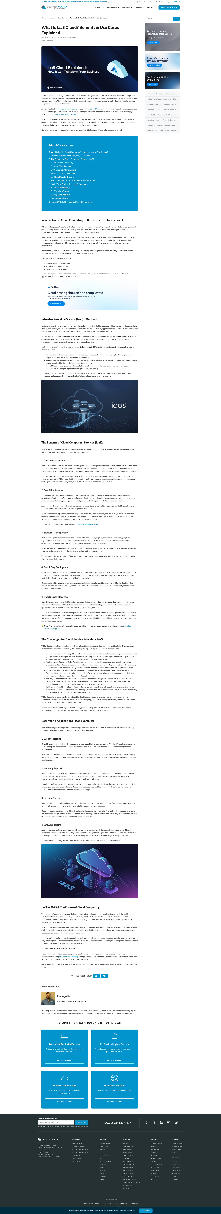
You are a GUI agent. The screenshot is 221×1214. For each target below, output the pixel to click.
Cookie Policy (123, 1203)
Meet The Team (155, 1149)
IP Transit (102, 1149)
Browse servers (65, 1060)
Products (51, 18)
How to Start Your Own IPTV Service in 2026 (163, 115)
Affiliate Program (156, 1158)
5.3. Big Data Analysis (60, 194)
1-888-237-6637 (43, 1152)
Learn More (131, 1210)
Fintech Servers (127, 1185)
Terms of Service (88, 1203)
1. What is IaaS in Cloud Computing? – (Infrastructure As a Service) (78, 152)
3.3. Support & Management (63, 169)
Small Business (47, 40)
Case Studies (176, 1168)
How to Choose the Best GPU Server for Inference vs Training (163, 109)
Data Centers (155, 1170)
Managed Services (105, 1143)
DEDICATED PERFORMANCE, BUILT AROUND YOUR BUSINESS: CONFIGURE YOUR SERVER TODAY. (74, 2)
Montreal (102, 1171)
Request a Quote (136, 2)
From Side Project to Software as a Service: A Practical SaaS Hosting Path (163, 94)
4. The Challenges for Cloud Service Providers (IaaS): (72, 180)
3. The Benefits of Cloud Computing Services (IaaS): (71, 159)
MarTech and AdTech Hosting (131, 1182)
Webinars (175, 1179)
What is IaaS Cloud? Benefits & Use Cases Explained (88, 18)
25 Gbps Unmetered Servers (80, 1149)
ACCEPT (147, 1210)
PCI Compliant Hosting (129, 1179)
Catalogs (174, 1162)
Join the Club (160, 2)
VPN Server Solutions (129, 1173)
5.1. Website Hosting (60, 187)
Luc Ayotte (72, 37)
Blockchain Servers (128, 1155)
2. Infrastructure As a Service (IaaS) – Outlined (69, 155)
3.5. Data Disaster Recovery (63, 177)
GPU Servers (76, 1161)
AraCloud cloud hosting (68, 956)
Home (43, 18)
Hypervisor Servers (128, 1170)
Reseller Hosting (127, 1176)
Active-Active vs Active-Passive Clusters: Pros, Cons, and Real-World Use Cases (163, 104)
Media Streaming (128, 1146)
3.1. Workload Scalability (62, 162)
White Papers (176, 1165)
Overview (102, 1159)
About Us (153, 1146)
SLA (115, 1203)
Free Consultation (169, 7)
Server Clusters (76, 1155)
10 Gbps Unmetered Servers (80, 1152)
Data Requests (133, 1203)
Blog (152, 1179)
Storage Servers (127, 1152)
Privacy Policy (108, 1203)
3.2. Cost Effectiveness (61, 166)
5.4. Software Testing (60, 198)
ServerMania (95, 109)
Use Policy (98, 1203)
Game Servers (127, 1149)
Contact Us (154, 1152)
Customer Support (177, 1143)
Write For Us (154, 1176)
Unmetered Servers (78, 1146)
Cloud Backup (104, 1146)
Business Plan (148, 2)
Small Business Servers (129, 1161)
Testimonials (176, 1174)
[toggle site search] (168, 2)
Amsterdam (103, 1177)
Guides (174, 1177)
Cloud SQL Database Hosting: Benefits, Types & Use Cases (163, 125)
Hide (71, 145)
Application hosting (128, 1164)
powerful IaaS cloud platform (64, 114)
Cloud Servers (63, 18)
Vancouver (103, 1174)
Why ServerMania (156, 1143)
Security (153, 1173)
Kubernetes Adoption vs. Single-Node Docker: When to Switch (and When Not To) (163, 99)
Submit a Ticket (176, 1149)
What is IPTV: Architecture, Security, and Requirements (163, 130)
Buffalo (102, 1179)
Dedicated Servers (77, 1143)
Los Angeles (103, 1165)
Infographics (176, 1171)
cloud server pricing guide (88, 524)
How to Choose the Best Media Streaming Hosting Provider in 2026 (163, 120)
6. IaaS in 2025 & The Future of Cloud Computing (70, 202)
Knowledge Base (177, 1146)
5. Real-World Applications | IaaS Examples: (68, 184)
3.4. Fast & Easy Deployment (63, 173)
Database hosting (128, 1167)
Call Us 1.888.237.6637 (118, 1122)
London (102, 1168)
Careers (153, 1161)
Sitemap (174, 1152)
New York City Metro (106, 1162)
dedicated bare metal (66, 109)
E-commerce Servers (129, 1158)
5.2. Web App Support (60, 191)
